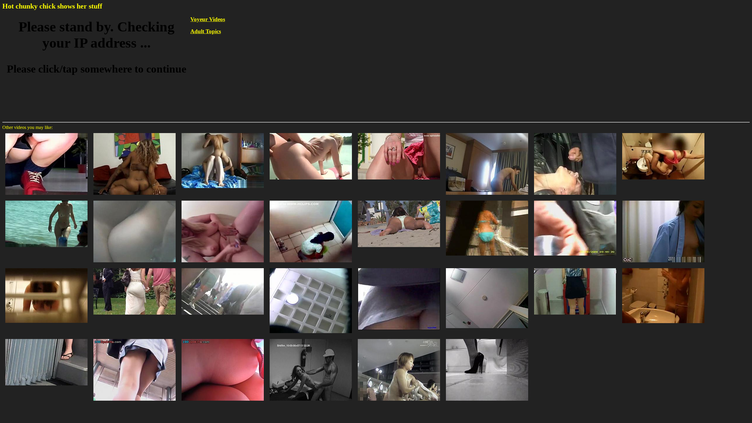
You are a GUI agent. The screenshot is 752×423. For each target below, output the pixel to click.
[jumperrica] (399, 267)
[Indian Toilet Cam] (311, 200)
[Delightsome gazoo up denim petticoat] (134, 338)
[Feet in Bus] (46, 338)
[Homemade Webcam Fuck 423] (223, 132)
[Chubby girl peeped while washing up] (46, 267)
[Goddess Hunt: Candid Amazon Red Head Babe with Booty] (134, 267)
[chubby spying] (487, 267)
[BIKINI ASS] (399, 200)
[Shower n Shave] (223, 200)
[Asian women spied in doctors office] (663, 200)
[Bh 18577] (46, 200)
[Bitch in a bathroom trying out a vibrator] (487, 338)
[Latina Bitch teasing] (575, 267)
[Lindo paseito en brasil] (575, 200)
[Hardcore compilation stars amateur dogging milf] (575, 132)
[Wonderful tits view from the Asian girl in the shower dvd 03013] (399, 338)
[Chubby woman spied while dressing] (487, 132)
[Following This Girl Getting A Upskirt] (46, 132)
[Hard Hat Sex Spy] (311, 338)
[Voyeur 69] (663, 267)
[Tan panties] (311, 267)
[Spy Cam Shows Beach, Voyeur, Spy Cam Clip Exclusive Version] (134, 200)
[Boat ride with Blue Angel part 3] (311, 132)
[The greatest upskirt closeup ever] (223, 338)
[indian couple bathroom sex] (663, 132)
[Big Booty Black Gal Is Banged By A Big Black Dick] (134, 132)
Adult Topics (205, 31)
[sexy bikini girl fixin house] (487, 200)
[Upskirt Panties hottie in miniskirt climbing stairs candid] (223, 267)
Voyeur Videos (207, 19)
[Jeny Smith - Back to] (399, 132)
